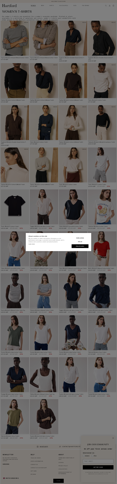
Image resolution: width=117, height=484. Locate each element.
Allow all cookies (80, 246)
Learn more (32, 244)
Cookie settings (80, 238)
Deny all (80, 241)
